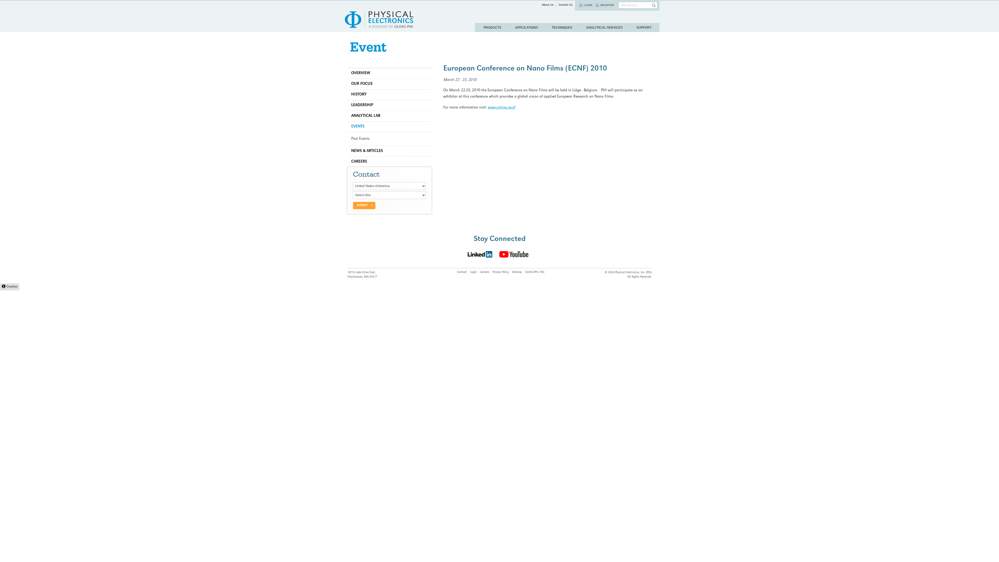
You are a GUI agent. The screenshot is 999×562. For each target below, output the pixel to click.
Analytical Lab (365, 116)
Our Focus (362, 84)
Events (357, 127)
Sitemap (517, 272)
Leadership (362, 105)
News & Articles (367, 151)
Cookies (12, 287)
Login (588, 5)
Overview (360, 73)
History (359, 95)
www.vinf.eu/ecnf (501, 108)
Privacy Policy (500, 272)
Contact (462, 272)
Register (607, 5)
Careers (359, 162)
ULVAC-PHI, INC (535, 272)
